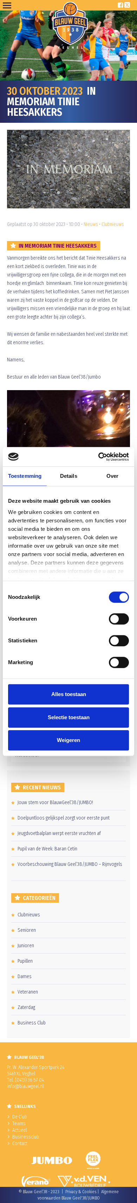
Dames (25, 977)
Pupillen (25, 961)
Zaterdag (26, 1007)
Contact (19, 1144)
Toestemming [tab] (24, 476)
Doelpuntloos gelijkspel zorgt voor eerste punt (64, 818)
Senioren (27, 930)
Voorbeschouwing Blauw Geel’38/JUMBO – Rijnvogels (70, 864)
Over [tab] (112, 476)
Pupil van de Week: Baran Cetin (47, 849)
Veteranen (28, 992)
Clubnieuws (113, 224)
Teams (19, 1124)
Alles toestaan (68, 694)
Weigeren (68, 740)
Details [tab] (68, 476)
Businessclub (25, 1137)
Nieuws (91, 224)
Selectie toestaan (69, 717)
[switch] (119, 618)
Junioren (26, 946)
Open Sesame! (8, 5)
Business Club (32, 1023)
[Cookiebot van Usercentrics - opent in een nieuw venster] (98, 456)
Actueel (19, 1130)
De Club (19, 1117)
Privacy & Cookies (80, 1191)
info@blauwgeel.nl (25, 1086)
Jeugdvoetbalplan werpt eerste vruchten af (59, 833)
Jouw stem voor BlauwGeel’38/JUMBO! (55, 803)
